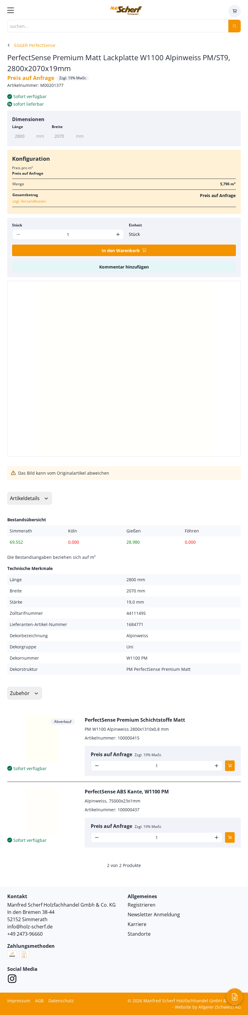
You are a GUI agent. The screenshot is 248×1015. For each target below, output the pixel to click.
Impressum (18, 1000)
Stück (17, 225)
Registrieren (141, 904)
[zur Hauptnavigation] (10, 11)
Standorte (139, 934)
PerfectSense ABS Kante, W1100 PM (127, 791)
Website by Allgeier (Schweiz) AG (208, 1007)
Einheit (135, 225)
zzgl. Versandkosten (29, 201)
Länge (17, 126)
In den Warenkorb (121, 250)
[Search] (234, 26)
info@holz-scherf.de (30, 926)
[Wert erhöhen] (118, 234)
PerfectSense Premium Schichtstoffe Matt (135, 720)
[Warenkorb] (234, 11)
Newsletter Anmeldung (154, 914)
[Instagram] (12, 979)
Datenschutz (61, 1000)
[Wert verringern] (97, 766)
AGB (39, 1000)
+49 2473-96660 (25, 934)
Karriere (137, 924)
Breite (57, 126)
